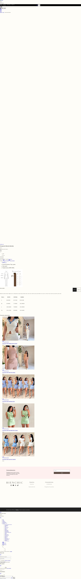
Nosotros (1, 4)
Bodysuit (6, 537)
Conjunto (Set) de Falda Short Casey (10, 430)
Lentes (5, 528)
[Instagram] (11, 485)
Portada (1, 12)
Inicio (3, 519)
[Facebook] (13, 485)
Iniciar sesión (2, 562)
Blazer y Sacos (6, 536)
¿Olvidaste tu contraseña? (7, 560)
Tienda (12, 4)
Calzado (6, 533)
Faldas (5, 526)
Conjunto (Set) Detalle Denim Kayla (9, 343)
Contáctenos (4, 4)
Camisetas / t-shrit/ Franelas (8, 532)
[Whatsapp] (15, 485)
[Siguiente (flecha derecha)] (1, 570)
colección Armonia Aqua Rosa (8, 524)
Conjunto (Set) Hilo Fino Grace (8, 372)
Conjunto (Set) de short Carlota (9, 459)
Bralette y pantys (6, 534)
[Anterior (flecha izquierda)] (0, 570)
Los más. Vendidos (7, 531)
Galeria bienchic (8, 4)
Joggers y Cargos (6, 527)
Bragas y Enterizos (7, 535)
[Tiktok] (17, 485)
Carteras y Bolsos (7, 539)
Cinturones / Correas (7, 538)
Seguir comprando (9, 568)
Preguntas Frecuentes (49, 486)
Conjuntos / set (2, 244)
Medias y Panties (6, 530)
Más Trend (6, 529)
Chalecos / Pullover (7, 540)
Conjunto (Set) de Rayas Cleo (8, 401)
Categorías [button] (3, 523)
